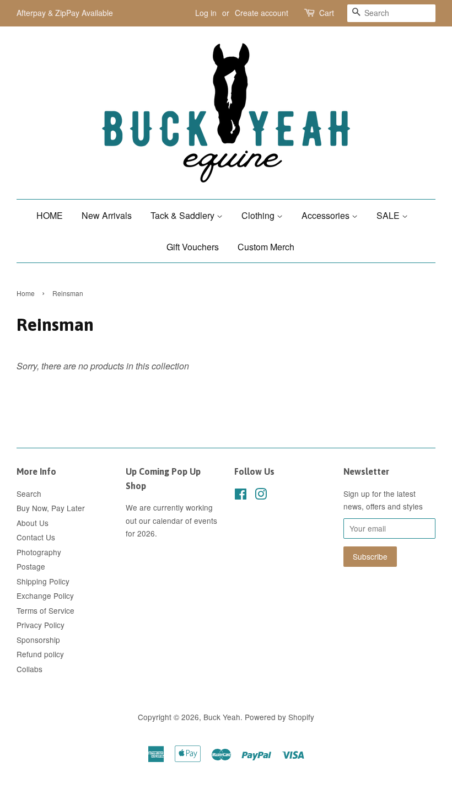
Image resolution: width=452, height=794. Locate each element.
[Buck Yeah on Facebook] (240, 495)
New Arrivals (107, 215)
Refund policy (40, 653)
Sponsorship (38, 639)
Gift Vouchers (192, 246)
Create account (261, 12)
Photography (39, 551)
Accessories (327, 215)
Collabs (29, 668)
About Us (33, 522)
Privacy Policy (40, 624)
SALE (389, 215)
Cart (326, 12)
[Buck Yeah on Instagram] (261, 495)
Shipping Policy (43, 581)
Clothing (259, 215)
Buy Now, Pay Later (51, 507)
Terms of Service (45, 610)
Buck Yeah (221, 716)
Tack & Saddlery (183, 215)
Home (26, 293)
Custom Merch (266, 246)
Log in (206, 12)
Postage (31, 566)
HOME (49, 215)
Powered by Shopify (279, 716)
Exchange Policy (45, 595)
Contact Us (36, 537)
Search (29, 493)
